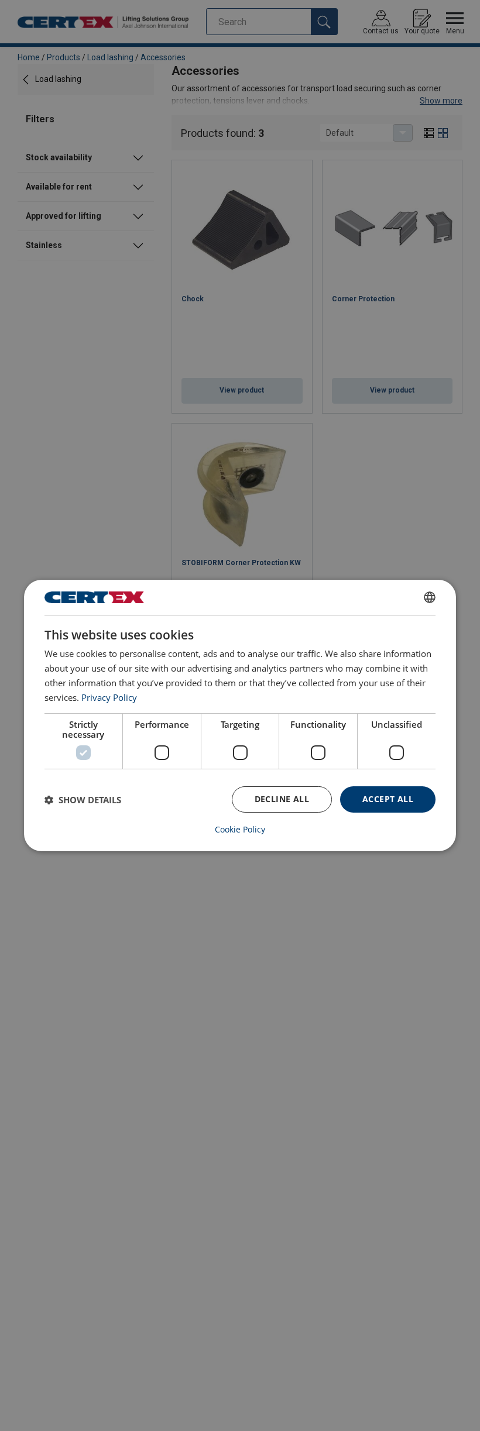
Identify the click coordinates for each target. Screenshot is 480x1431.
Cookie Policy (240, 829)
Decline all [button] (282, 798)
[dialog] (240, 715)
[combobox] (430, 597)
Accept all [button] (387, 798)
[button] (82, 799)
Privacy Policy (109, 697)
